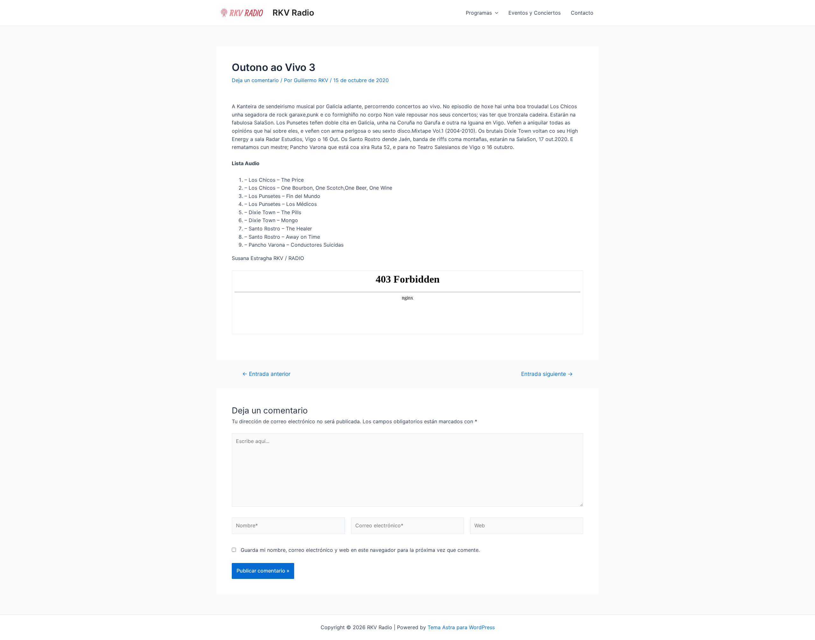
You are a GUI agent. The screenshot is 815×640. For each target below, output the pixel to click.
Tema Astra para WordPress (461, 627)
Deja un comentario (255, 80)
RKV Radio (293, 13)
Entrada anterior (266, 373)
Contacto (582, 13)
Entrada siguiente (547, 373)
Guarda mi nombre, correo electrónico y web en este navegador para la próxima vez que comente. (360, 550)
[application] (495, 12)
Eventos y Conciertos (534, 13)
